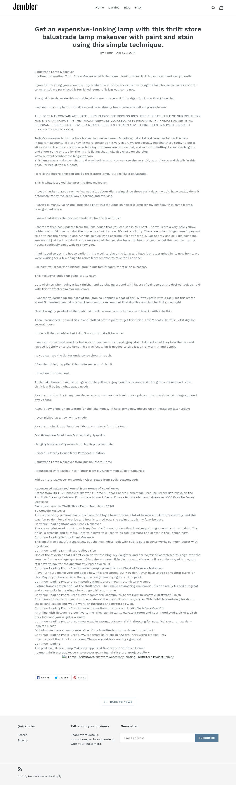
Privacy (23, 740)
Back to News (120, 701)
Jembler (32, 776)
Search (22, 735)
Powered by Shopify (49, 776)
